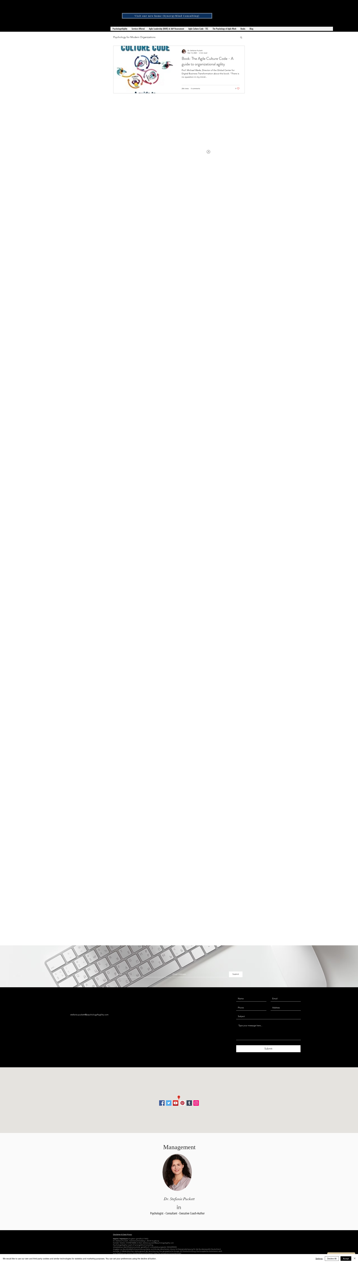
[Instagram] (196, 1103)
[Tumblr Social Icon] (189, 1103)
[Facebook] (162, 1103)
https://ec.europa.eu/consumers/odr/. (168, 1253)
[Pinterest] (182, 1103)
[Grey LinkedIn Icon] (179, 1207)
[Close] (354, 1258)
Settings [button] (319, 1258)
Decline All (331, 1258)
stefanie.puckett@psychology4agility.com (89, 1014)
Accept (346, 1258)
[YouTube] (175, 1103)
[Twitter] (168, 1103)
